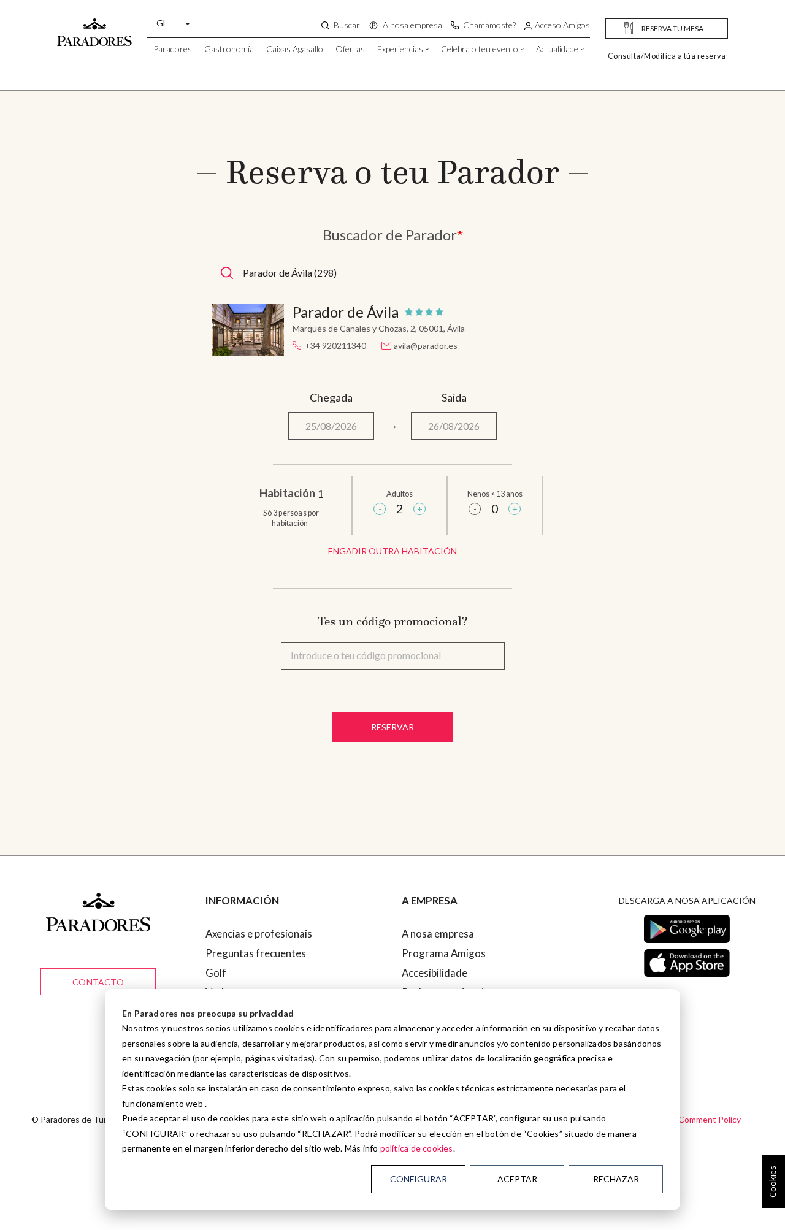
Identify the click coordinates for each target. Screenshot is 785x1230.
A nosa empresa (438, 933)
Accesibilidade (434, 972)
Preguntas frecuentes (255, 953)
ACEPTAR (517, 1179)
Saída (454, 397)
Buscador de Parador (390, 234)
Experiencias (400, 49)
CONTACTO (98, 982)
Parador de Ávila (346, 312)
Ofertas (350, 49)
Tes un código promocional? (392, 621)
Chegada (331, 397)
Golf (215, 972)
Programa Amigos (444, 953)
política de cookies (416, 1148)
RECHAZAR (616, 1179)
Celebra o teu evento (479, 49)
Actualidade (557, 49)
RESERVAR (392, 727)
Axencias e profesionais (258, 933)
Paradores (172, 49)
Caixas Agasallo (294, 49)
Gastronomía (229, 49)
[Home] (94, 26)
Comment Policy (709, 1119)
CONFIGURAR (418, 1179)
